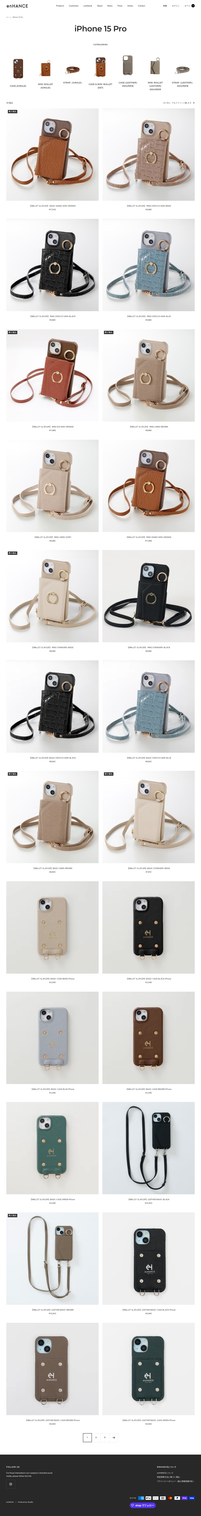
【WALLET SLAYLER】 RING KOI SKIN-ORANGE (52, 427)
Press (119, 6)
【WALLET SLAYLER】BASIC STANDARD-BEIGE (148, 868)
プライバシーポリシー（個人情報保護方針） (176, 1481)
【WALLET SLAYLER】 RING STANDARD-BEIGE (52, 647)
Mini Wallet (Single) (45, 86)
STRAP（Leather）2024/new (183, 84)
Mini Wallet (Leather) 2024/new (155, 85)
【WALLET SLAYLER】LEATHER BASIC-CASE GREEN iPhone (148, 1420)
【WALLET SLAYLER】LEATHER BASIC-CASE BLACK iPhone (149, 1310)
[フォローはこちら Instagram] (10, 1484)
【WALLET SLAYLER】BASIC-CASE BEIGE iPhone (52, 979)
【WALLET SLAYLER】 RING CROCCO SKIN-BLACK (53, 316)
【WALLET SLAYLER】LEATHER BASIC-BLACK (148, 1199)
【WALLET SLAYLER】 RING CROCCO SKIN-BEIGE (148, 206)
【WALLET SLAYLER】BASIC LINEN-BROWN (52, 868)
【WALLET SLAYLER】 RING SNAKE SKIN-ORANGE (148, 537)
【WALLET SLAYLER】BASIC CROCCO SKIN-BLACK (52, 758)
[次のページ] (113, 1437)
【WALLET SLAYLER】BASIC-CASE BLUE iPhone (52, 1089)
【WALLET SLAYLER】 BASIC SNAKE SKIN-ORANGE (52, 206)
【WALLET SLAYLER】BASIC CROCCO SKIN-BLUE (148, 758)
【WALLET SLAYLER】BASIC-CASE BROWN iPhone (148, 1089)
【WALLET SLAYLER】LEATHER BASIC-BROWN (52, 1310)
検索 (165, 6)
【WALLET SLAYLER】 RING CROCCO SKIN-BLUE (148, 316)
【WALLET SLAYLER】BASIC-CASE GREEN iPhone (52, 1199)
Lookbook (87, 6)
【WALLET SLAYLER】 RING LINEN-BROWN (148, 427)
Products (60, 6)
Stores (130, 6)
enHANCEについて (165, 1473)
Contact (141, 6)
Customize (73, 6)
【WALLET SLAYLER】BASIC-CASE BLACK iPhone (148, 979)
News (109, 6)
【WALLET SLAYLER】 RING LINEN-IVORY (52, 537)
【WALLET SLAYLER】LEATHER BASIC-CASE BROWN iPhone (52, 1420)
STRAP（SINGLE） (73, 82)
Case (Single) (18, 86)
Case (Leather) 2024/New (128, 84)
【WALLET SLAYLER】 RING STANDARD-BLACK (148, 647)
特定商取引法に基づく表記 (168, 1477)
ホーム (8, 17)
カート (189, 6)
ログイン (175, 6)
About (99, 6)
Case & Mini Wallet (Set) (100, 86)
